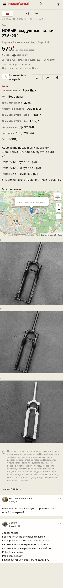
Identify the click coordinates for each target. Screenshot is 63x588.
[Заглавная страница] (18, 2)
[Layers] (57, 196)
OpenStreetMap (56, 234)
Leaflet (44, 234)
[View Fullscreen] (58, 216)
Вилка (5, 25)
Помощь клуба (49, 471)
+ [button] (59, 205)
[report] (57, 77)
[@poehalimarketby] (27, 13)
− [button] (59, 210)
